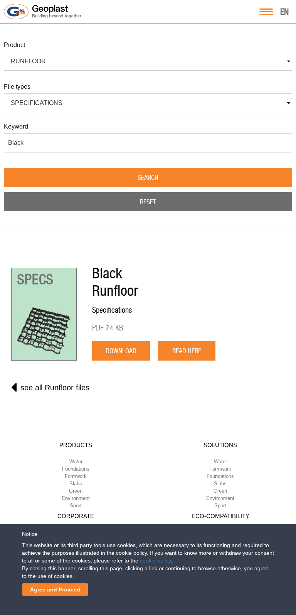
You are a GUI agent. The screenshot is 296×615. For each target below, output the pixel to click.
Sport (76, 505)
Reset (148, 202)
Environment (76, 498)
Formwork (76, 476)
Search (148, 177)
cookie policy (155, 560)
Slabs (75, 483)
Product (14, 45)
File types (17, 86)
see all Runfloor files (54, 387)
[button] (148, 61)
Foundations (75, 469)
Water (75, 461)
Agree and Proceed (55, 589)
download (121, 351)
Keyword (16, 126)
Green (75, 491)
